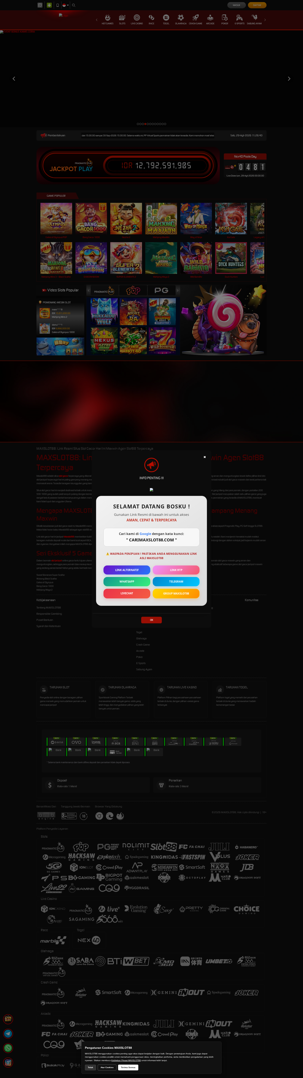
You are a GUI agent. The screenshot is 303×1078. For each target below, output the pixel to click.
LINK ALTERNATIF (127, 570)
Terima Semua (128, 1067)
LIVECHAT (127, 593)
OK (151, 620)
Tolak (90, 1067)
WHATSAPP (127, 581)
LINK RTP (176, 570)
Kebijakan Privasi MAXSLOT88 (126, 1060)
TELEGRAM (176, 581)
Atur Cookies (107, 1067)
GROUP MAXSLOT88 (176, 593)
